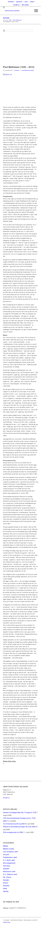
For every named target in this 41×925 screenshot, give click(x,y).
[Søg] (30, 10)
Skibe (5, 888)
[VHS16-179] (18, 47)
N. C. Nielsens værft (10, 874)
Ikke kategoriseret (9, 863)
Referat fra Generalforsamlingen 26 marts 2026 (19, 826)
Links (26, 1)
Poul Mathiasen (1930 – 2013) (18, 66)
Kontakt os (16, 5)
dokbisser (17, 70)
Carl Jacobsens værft (10, 851)
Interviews (11, 1)
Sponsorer (19, 1)
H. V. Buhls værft (9, 860)
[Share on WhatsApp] (5, 764)
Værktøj (5, 891)
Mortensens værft (9, 871)
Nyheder (6, 18)
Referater (6, 885)
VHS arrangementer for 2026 (13, 832)
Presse (32, 1)
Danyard (6, 854)
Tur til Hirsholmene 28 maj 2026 (14, 824)
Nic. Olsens (7, 877)
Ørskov (5, 883)
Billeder (5, 846)
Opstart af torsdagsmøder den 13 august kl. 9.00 (19, 812)
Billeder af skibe (8, 849)
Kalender (6, 868)
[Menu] (35, 10)
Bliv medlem (25, 5)
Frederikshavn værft (10, 857)
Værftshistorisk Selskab (28, 70)
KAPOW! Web (6, 922)
